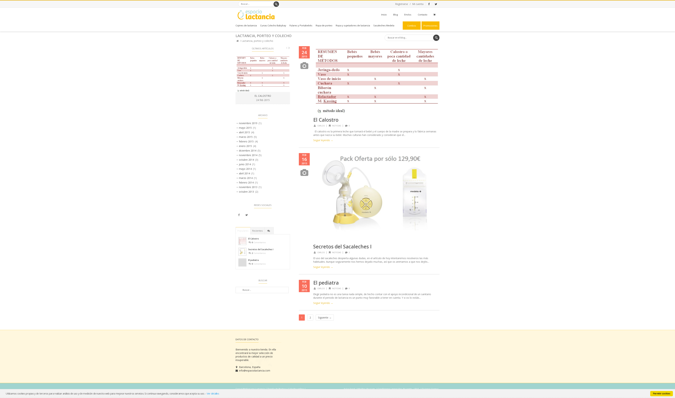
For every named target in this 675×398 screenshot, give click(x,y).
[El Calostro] (242, 241)
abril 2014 (244, 173)
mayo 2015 (245, 127)
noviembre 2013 (248, 187)
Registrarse (401, 4)
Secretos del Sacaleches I (342, 246)
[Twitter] (435, 4)
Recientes (257, 230)
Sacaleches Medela (383, 25)
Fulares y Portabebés (301, 25)
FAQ (417, 388)
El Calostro (326, 119)
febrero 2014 (246, 182)
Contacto (422, 14)
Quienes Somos (430, 388)
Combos (411, 25)
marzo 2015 (246, 137)
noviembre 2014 (248, 155)
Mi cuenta (417, 4)
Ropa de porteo (324, 25)
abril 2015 (244, 132)
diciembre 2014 (247, 150)
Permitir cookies (661, 393)
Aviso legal (349, 388)
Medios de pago (366, 388)
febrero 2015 (246, 141)
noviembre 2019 (248, 123)
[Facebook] (428, 4)
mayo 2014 (245, 168)
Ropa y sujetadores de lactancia (353, 25)
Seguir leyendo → (323, 140)
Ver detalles (213, 393)
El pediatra (326, 282)
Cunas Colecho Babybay (273, 25)
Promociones (430, 25)
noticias (336, 125)
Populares (243, 230)
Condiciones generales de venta (395, 388)
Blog (395, 14)
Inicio (384, 14)
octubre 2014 (246, 159)
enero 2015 (245, 146)
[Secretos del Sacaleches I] (242, 252)
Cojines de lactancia (246, 25)
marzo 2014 (246, 178)
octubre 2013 (246, 191)
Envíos (407, 14)
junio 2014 (245, 164)
